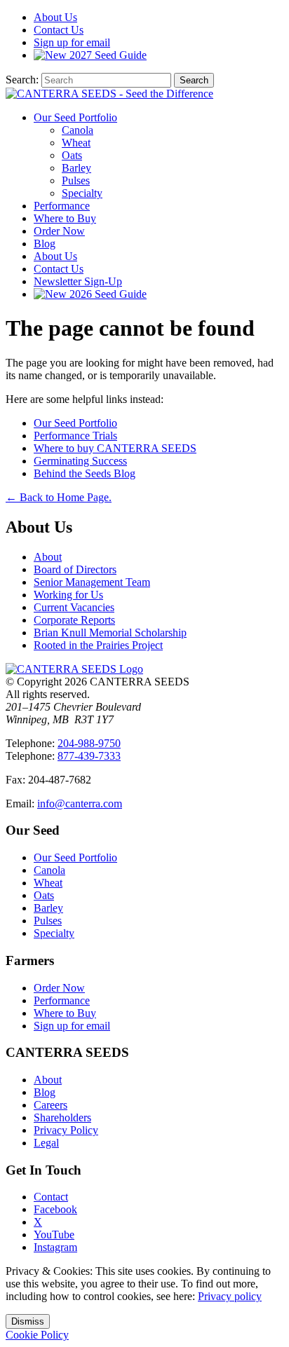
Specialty (82, 193)
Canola (77, 130)
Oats (72, 155)
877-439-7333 (89, 756)
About (55, 17)
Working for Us (68, 595)
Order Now (59, 231)
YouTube (54, 1234)
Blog (44, 243)
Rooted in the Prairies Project (98, 645)
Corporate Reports (74, 620)
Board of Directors (75, 569)
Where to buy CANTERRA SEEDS (115, 448)
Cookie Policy (37, 1335)
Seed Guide (108, 55)
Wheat (76, 143)
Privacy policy (230, 1296)
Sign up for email (72, 42)
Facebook (55, 1209)
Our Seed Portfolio (75, 117)
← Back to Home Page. (59, 497)
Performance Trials (75, 436)
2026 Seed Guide (107, 294)
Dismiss (27, 1321)
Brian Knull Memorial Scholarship (110, 632)
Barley (76, 168)
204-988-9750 (89, 743)
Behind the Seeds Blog (84, 473)
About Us (55, 256)
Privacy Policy (66, 1130)
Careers (50, 1105)
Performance (62, 206)
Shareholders (62, 1117)
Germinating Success (80, 461)
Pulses (76, 180)
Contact (58, 30)
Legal (46, 1143)
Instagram (55, 1247)
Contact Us (58, 269)
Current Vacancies (74, 607)
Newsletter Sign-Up (78, 281)
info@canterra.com (79, 803)
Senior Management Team (92, 582)
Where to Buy (65, 218)
